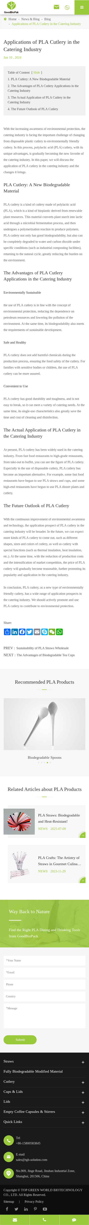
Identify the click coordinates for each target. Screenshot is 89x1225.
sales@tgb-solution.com (31, 1159)
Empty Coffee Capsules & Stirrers (29, 1112)
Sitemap (9, 1201)
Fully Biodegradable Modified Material (33, 1071)
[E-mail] (14, 1220)
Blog (47, 19)
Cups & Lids (13, 1092)
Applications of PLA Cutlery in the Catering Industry (46, 24)
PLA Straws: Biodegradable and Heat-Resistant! (59, 818)
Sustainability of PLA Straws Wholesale (42, 648)
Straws (9, 1061)
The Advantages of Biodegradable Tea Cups (46, 655)
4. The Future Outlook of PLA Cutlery (33, 109)
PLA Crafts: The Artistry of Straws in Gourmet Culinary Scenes (59, 861)
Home (12, 19)
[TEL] (44, 1220)
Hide (37, 72)
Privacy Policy (34, 1201)
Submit (20, 1039)
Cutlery (9, 1081)
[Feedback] (74, 1220)
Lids (7, 1101)
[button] (38, 762)
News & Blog (30, 19)
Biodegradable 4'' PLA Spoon (44, 757)
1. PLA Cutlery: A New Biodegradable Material (39, 79)
